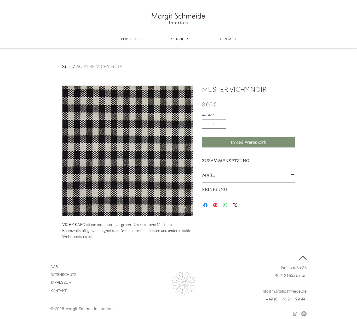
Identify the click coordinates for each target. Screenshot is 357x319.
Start (67, 66)
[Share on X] (235, 205)
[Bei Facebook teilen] (205, 205)
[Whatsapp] (295, 313)
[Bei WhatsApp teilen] (225, 205)
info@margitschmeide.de (284, 290)
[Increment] (222, 123)
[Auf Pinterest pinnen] (215, 205)
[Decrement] (206, 123)
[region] (178, 18)
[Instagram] (304, 313)
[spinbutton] (214, 123)
